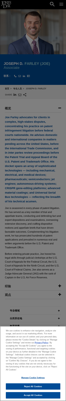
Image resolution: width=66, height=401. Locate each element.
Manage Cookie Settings (33, 378)
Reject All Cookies (33, 386)
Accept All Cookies (33, 395)
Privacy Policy (41, 342)
